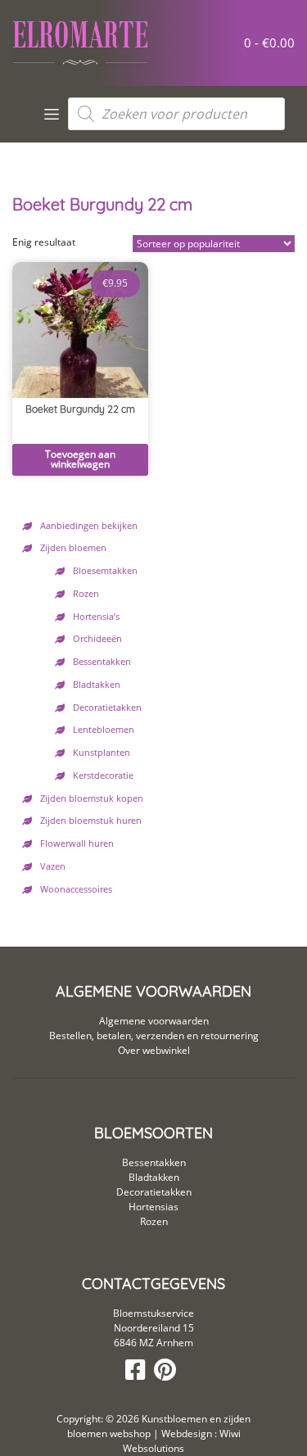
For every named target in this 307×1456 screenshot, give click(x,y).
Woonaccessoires (76, 889)
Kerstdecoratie (103, 775)
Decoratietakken (107, 707)
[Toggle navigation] (52, 114)
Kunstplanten (101, 752)
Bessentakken (102, 661)
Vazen (52, 866)
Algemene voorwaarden (154, 1021)
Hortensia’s (96, 616)
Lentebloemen (103, 729)
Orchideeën (97, 638)
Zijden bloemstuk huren (91, 820)
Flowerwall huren (77, 843)
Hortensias (153, 1207)
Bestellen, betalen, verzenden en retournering (154, 1035)
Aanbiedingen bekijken (89, 525)
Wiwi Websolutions (182, 1441)
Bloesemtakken (105, 571)
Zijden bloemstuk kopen (91, 798)
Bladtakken (96, 684)
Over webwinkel (154, 1050)
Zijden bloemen (73, 548)
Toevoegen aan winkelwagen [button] (80, 459)
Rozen (86, 593)
